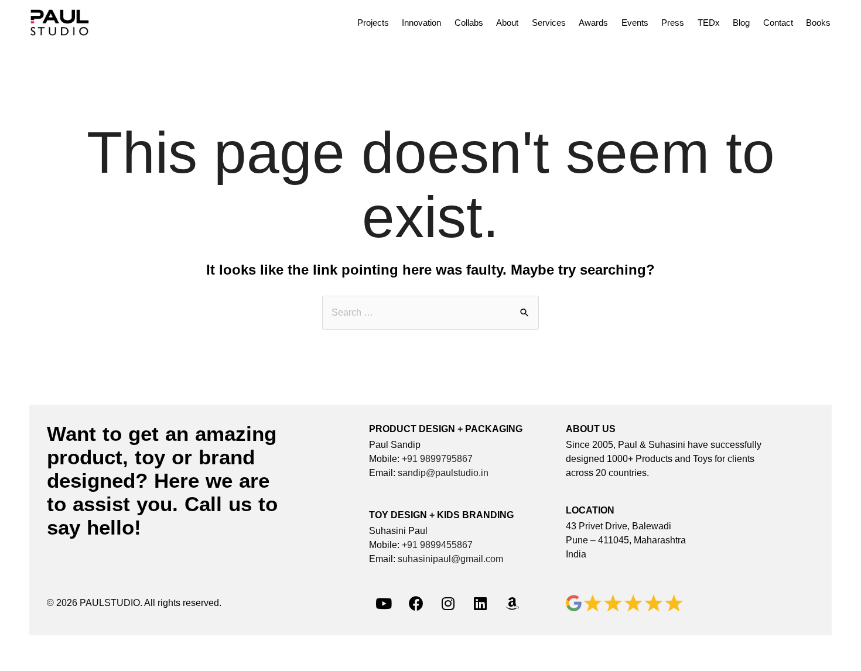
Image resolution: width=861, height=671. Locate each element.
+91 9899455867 (437, 545)
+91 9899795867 (437, 459)
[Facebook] (415, 603)
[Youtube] (383, 603)
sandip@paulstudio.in (443, 473)
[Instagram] (448, 603)
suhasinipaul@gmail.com (450, 559)
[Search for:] (430, 312)
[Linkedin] (480, 603)
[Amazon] (512, 603)
